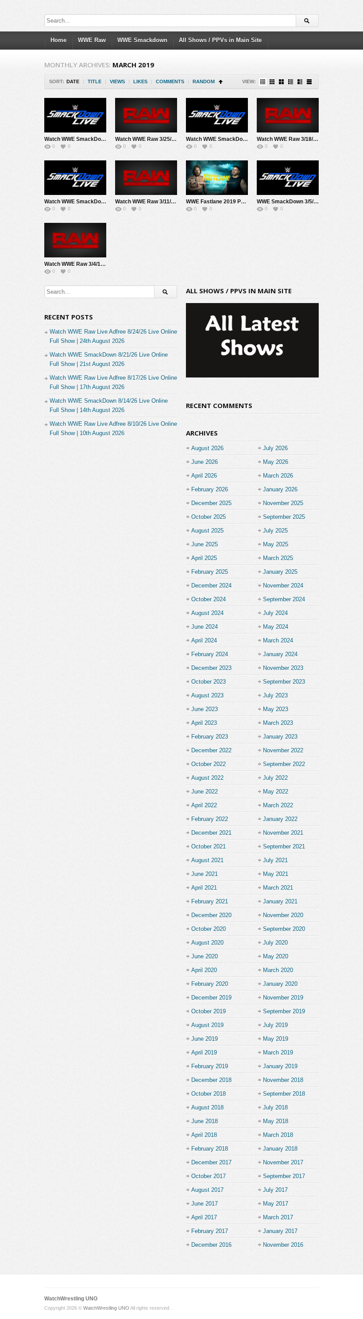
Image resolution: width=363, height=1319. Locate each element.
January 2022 (280, 819)
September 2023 (284, 681)
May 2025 (275, 544)
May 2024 (275, 626)
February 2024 (209, 654)
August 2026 (207, 448)
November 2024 (283, 585)
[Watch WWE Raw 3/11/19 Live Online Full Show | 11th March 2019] (146, 177)
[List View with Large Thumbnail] (309, 81)
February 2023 (209, 736)
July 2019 (275, 1025)
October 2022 (208, 764)
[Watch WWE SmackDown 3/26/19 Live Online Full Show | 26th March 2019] (75, 115)
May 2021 (275, 874)
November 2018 (283, 1080)
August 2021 (207, 860)
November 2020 (283, 915)
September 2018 (284, 1093)
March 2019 (278, 1052)
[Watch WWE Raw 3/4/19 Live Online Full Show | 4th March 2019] (75, 240)
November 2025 (283, 503)
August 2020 (207, 942)
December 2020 (211, 915)
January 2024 (280, 654)
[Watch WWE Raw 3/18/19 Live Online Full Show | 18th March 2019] (287, 115)
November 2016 (283, 1244)
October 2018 (208, 1093)
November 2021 (283, 832)
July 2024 (275, 613)
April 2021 (204, 887)
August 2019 (207, 1025)
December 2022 (211, 750)
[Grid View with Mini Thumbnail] (262, 81)
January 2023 (280, 736)
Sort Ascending (220, 81)
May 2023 (275, 709)
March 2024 (278, 640)
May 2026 (275, 462)
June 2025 (204, 544)
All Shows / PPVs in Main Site (220, 40)
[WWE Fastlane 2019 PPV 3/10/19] (217, 177)
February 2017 (209, 1231)
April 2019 (204, 1052)
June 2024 (204, 626)
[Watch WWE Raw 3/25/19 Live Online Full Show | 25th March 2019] (146, 115)
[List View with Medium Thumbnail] (300, 81)
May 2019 (275, 1038)
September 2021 (284, 846)
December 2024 (211, 585)
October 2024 (208, 599)
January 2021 (280, 901)
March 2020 (278, 970)
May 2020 (275, 956)
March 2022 (278, 805)
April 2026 (204, 475)
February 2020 (209, 983)
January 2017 (280, 1231)
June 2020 (204, 956)
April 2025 (204, 558)
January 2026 (280, 489)
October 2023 (208, 681)
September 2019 (284, 1011)
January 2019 (280, 1066)
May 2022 (275, 791)
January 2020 (280, 983)
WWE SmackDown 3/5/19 (288, 201)
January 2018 (280, 1148)
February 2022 (209, 819)
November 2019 (283, 997)
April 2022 (204, 805)
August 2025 (207, 530)
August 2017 (207, 1190)
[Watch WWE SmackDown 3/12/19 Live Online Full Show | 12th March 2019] (75, 177)
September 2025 (284, 517)
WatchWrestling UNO (70, 1299)
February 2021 (209, 901)
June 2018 (204, 1121)
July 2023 (275, 695)
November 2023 (283, 668)
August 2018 (207, 1107)
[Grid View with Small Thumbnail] (272, 81)
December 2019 (211, 997)
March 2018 (278, 1135)
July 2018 (275, 1107)
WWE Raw (92, 40)
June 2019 (204, 1038)
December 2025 (211, 503)
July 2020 (275, 942)
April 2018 (204, 1135)
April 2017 (204, 1217)
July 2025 (275, 530)
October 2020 (208, 929)
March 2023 (278, 723)
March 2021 (278, 887)
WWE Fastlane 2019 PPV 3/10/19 (226, 201)
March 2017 (278, 1217)
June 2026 (204, 462)
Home (58, 40)
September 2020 (284, 929)
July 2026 (275, 448)
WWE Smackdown (142, 40)
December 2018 (211, 1080)
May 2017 (275, 1203)
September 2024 (284, 599)
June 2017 (204, 1203)
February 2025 (209, 571)
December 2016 (211, 1244)
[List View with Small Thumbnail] (290, 81)
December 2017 (211, 1162)
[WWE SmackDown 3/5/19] (287, 177)
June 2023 (204, 709)
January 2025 (280, 571)
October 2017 (208, 1176)
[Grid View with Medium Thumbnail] (281, 81)
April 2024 (204, 640)
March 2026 (278, 475)
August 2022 (207, 777)
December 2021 (211, 832)
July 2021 (275, 860)
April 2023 (204, 723)
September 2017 (284, 1176)
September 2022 (284, 764)
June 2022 (204, 791)
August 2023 (207, 695)
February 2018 (209, 1148)
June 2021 (204, 874)
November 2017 (283, 1162)
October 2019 (208, 1011)
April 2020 (204, 970)
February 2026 (209, 489)
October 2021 (208, 846)
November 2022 (283, 750)
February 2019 (209, 1066)
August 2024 (207, 613)
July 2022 (275, 777)
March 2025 (278, 558)
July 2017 (275, 1190)
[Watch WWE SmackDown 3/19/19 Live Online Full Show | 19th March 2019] (217, 115)
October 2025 (208, 517)
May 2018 (275, 1121)
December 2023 (211, 668)
